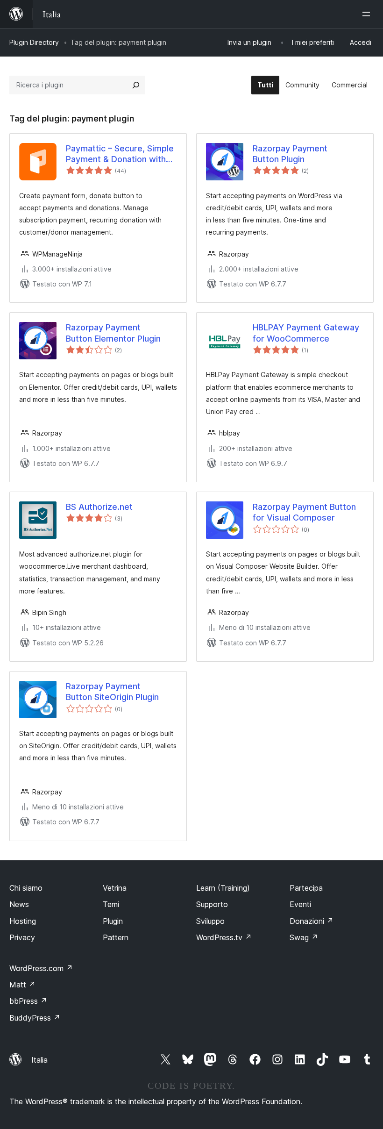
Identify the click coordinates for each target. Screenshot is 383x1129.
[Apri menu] (368, 14)
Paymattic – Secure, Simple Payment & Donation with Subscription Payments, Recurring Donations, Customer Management (120, 154)
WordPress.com (41, 968)
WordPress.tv (224, 937)
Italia (39, 1060)
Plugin (113, 921)
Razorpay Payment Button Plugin (290, 153)
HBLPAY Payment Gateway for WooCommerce (306, 332)
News (19, 904)
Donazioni (311, 921)
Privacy (22, 937)
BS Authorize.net (99, 507)
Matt (22, 984)
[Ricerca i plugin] (136, 85)
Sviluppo (210, 921)
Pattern (115, 937)
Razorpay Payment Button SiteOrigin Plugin (112, 691)
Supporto (212, 904)
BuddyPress (34, 1017)
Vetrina (115, 888)
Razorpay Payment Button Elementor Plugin (113, 332)
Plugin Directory (34, 42)
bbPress (28, 1001)
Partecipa (306, 888)
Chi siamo (26, 888)
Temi (111, 904)
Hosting (22, 921)
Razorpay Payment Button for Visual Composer (304, 512)
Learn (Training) (223, 888)
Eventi (300, 904)
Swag (304, 937)
